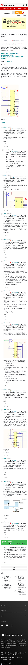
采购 (2, 616)
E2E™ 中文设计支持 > (7, 8)
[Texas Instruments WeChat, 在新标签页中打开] (2, 626)
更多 (25, 8)
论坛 (14, 8)
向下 (7, 146)
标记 (14, 567)
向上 (4, 146)
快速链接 (3, 610)
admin (5, 40)
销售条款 (23, 653)
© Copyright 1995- (7, 657)
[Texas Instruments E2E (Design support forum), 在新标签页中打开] (7, 626)
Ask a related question (16, 22)
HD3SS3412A (20, 44)
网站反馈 (14, 654)
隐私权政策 (17, 653)
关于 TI (3, 605)
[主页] (8, 5)
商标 (9, 654)
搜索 (24, 5)
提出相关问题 (18, 13)
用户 (26, 5)
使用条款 (3, 654)
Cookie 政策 (9, 653)
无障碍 (3, 653)
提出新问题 (23, 13)
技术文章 (19, 8)
